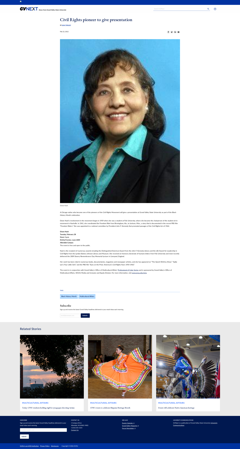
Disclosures (55, 446)
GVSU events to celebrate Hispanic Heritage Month (110, 408)
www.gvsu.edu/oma (139, 273)
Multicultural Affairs (87, 296)
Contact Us (75, 430)
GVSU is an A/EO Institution (29, 446)
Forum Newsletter (128, 428)
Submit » (85, 315)
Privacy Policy (45, 446)
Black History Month (69, 296)
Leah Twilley (66, 25)
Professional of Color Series (128, 270)
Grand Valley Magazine (129, 426)
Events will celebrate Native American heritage (176, 408)
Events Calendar (127, 423)
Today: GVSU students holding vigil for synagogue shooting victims (48, 408)
